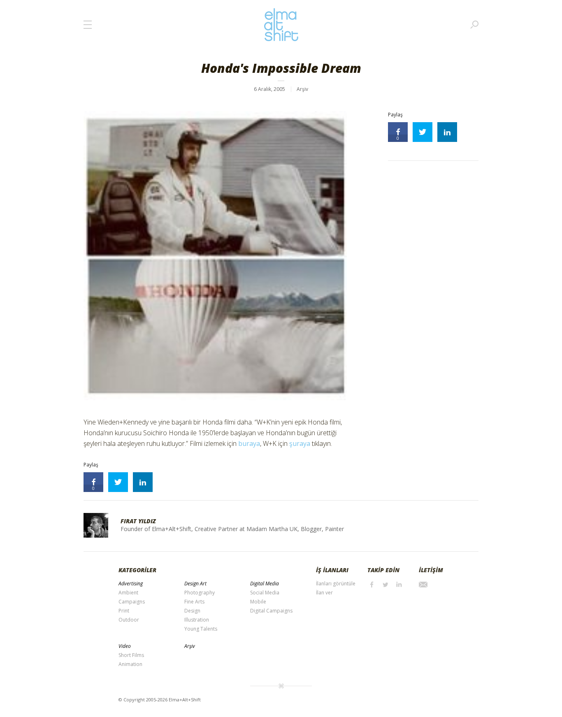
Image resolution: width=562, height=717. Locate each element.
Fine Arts (194, 601)
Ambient (128, 592)
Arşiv (302, 89)
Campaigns (131, 601)
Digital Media (264, 583)
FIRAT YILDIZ (138, 521)
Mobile (258, 601)
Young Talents (200, 628)
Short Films (131, 655)
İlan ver (324, 592)
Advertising (130, 583)
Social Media (264, 592)
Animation (130, 664)
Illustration (196, 619)
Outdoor (128, 619)
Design (192, 610)
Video (124, 646)
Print (123, 610)
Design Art (195, 583)
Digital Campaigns (271, 610)
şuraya (299, 443)
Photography (199, 592)
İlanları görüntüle (335, 583)
